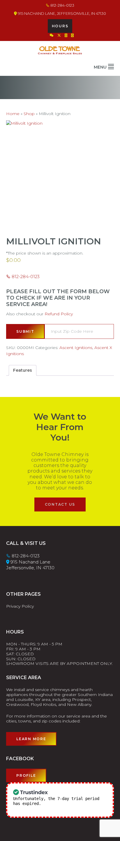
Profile (26, 775)
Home (13, 113)
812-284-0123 (62, 5)
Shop (29, 113)
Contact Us (60, 504)
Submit (25, 331)
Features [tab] (22, 370)
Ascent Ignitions (75, 347)
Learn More (31, 739)
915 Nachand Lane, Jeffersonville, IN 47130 (61, 13)
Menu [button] (100, 67)
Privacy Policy (20, 606)
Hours (60, 26)
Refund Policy (59, 313)
